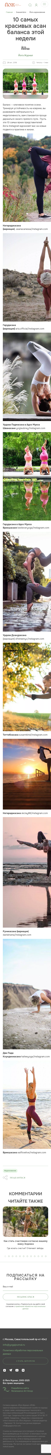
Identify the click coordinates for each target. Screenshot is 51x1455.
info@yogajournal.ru (14, 1345)
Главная (9, 12)
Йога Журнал (25, 55)
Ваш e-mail (8, 1286)
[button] (5, 1256)
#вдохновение (10, 1171)
